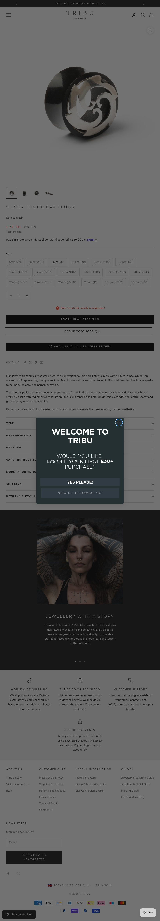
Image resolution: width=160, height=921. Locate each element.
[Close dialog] (119, 422)
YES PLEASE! (80, 482)
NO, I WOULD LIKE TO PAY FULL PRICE (80, 493)
